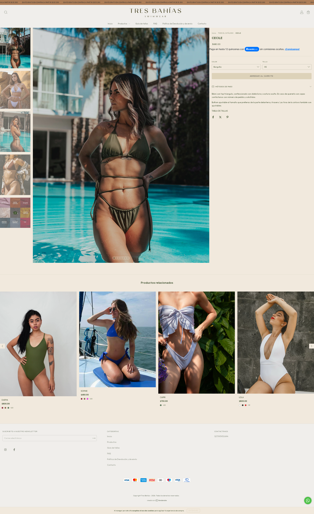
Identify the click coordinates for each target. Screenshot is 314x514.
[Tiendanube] (157, 501)
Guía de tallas (141, 23)
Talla (265, 62)
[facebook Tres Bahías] (14, 450)
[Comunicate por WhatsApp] (308, 500)
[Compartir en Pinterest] (227, 117)
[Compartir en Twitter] (220, 117)
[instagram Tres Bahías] (5, 450)
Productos (123, 23)
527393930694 (221, 436)
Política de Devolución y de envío (177, 23)
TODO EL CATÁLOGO (225, 33)
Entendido (193, 510)
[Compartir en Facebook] (213, 117)
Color (214, 62)
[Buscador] (5, 12)
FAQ (155, 23)
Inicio (110, 23)
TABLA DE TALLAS (220, 111)
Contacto (202, 23)
